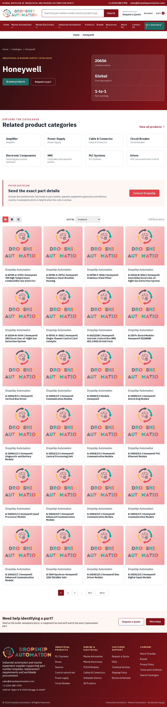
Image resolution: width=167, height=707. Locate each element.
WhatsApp (155, 621)
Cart (160, 13)
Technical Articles (121, 667)
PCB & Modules (91, 667)
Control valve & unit (65, 672)
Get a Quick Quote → (153, 26)
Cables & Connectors (94, 672)
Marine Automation (93, 656)
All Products (90, 683)
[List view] (18, 219)
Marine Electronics (93, 661)
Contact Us (136, 25)
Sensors (59, 667)
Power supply (62, 678)
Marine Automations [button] (21, 24)
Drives (58, 661)
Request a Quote (131, 621)
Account (148, 13)
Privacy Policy (147, 664)
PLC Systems (61, 656)
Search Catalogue (149, 675)
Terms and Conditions (151, 669)
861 (90, 592)
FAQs (114, 661)
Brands (100, 24)
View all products (150, 126)
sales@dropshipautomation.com (147, 3)
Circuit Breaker (62, 683)
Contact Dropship (144, 193)
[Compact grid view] (12, 219)
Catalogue (17, 49)
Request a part (43, 81)
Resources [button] (111, 24)
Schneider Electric (93, 678)
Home (6, 24)
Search (111, 13)
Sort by (70, 219)
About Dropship (148, 653)
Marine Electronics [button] (45, 24)
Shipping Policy (119, 672)
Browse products (15, 81)
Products (89, 24)
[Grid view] (5, 219)
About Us (124, 25)
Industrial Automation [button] (69, 24)
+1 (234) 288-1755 (117, 3)
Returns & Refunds (121, 678)
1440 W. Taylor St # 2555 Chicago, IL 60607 (23, 689)
